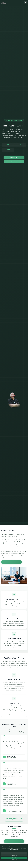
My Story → (14, 161)
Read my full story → (11, 562)
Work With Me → (14, 157)
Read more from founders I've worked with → (14, 819)
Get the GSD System (14, 841)
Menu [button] (25, 2)
